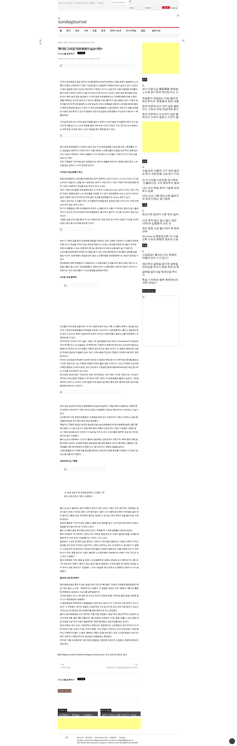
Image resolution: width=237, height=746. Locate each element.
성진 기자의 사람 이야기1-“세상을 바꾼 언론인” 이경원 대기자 (121, 715)
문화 (103, 30)
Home (60, 42)
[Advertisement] (103, 723)
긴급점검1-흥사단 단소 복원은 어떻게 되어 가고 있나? (159, 256)
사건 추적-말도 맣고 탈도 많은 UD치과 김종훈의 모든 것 (159, 222)
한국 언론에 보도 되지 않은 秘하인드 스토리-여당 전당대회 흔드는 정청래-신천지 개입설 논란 (160, 109)
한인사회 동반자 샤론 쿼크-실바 (160, 214)
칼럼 (143, 30)
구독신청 (100, 3)
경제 (77, 30)
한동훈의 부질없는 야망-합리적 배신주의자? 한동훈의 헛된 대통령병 (160, 101)
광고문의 (69, 3)
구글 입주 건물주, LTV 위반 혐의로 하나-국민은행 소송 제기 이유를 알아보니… (160, 173)
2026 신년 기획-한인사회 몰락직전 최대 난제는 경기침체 (160, 197)
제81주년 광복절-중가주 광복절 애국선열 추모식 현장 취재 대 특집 (160, 266)
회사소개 (62, 3)
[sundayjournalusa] (72, 20)
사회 (86, 30)
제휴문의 (92, 3)
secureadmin (89, 58)
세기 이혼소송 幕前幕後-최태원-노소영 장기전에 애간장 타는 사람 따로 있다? (160, 92)
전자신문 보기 (149, 290)
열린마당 (156, 30)
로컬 (94, 30)
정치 (68, 30)
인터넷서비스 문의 (81, 3)
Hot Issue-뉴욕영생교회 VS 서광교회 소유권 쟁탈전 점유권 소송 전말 (160, 239)
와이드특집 (131, 30)
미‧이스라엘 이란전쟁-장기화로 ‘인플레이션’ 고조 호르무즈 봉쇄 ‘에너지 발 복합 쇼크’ (160, 182)
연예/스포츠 (115, 30)
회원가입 (174, 8)
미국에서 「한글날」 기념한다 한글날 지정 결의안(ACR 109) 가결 (78, 715)
